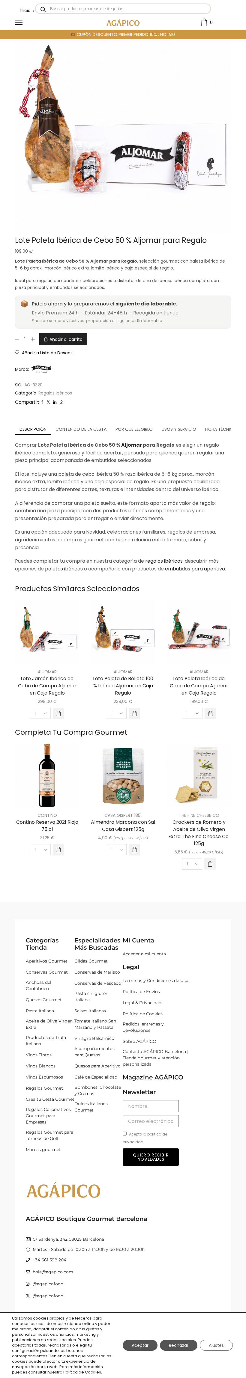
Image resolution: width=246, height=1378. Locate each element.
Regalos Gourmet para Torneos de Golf (49, 1135)
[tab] (33, 429)
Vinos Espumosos (44, 1077)
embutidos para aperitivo (195, 568)
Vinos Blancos (41, 1066)
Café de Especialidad (95, 1077)
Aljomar (131, 445)
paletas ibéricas (64, 568)
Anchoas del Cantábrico (38, 985)
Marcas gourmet (43, 1149)
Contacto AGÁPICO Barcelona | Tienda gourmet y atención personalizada (155, 1058)
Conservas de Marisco (97, 972)
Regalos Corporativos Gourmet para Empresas (48, 1116)
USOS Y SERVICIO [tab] (179, 429)
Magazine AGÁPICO (153, 1077)
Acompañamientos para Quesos (94, 1052)
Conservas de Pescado (97, 983)
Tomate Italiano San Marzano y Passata (95, 1024)
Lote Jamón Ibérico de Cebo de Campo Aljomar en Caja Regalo (47, 685)
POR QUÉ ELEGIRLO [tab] (134, 429)
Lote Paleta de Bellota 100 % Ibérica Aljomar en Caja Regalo (123, 685)
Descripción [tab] (33, 429)
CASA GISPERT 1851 (123, 815)
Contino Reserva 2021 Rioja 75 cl (47, 826)
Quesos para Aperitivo (97, 1066)
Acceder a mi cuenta (144, 954)
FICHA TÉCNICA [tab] (220, 429)
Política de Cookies (143, 1013)
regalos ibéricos (164, 561)
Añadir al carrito (66, 339)
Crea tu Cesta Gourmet (50, 1099)
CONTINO (47, 815)
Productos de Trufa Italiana (46, 1040)
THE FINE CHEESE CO (199, 815)
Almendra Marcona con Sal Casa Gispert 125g (123, 826)
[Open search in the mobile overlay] (123, 8)
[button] (58, 713)
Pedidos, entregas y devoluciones (143, 1027)
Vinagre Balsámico (94, 1038)
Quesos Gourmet (44, 999)
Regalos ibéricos (55, 393)
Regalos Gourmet (44, 1088)
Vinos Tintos (39, 1055)
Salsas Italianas (90, 1010)
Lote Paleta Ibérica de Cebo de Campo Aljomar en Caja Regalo (199, 685)
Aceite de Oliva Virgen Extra (49, 1024)
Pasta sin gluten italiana (91, 996)
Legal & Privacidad (142, 1002)
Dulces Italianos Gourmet (91, 1107)
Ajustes (216, 1345)
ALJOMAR (47, 672)
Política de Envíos (141, 991)
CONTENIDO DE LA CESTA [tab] (81, 429)
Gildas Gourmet (91, 961)
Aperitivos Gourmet (47, 961)
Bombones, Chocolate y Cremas (97, 1090)
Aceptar (140, 1345)
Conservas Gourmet (47, 972)
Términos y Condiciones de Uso (155, 980)
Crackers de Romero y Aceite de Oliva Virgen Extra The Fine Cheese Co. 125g (199, 833)
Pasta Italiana (40, 1010)
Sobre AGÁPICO (139, 1041)
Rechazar (178, 1345)
